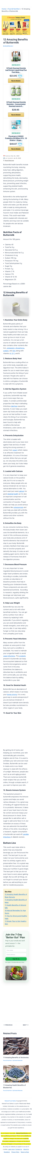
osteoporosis (18, 507)
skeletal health (12, 494)
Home (4, 9)
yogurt (15, 450)
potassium (11, 348)
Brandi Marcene (9, 160)
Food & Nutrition (14, 9)
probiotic (22, 656)
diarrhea (14, 406)
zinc (14, 351)
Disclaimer (7, 1152)
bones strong (12, 694)
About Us (26, 1149)
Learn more (11, 1149)
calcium (21, 491)
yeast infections (9, 656)
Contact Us (18, 1149)
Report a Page (25, 1152)
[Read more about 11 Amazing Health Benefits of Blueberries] (16, 1074)
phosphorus (19, 348)
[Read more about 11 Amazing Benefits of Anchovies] (16, 1046)
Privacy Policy (15, 1152)
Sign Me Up (16, 959)
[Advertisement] (16, 732)
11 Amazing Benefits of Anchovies (16, 1057)
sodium (6, 351)
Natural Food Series (10, 1101)
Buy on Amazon (16, 80)
